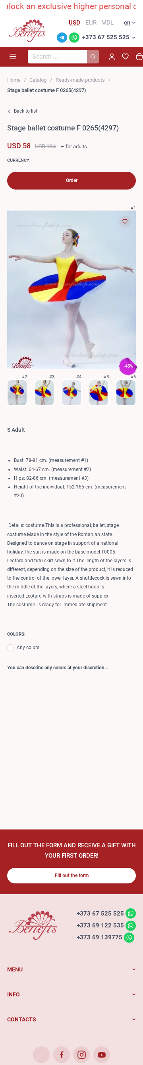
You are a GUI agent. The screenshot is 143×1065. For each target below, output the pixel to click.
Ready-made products (80, 80)
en (127, 22)
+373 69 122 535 (100, 925)
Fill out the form (72, 875)
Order (71, 180)
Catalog (37, 80)
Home (14, 80)
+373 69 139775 (99, 937)
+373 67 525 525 (105, 37)
